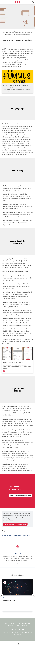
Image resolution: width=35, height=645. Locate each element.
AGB (19, 623)
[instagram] (12, 629)
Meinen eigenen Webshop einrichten (20, 495)
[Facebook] (17, 563)
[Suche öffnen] (33, 2)
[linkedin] (15, 629)
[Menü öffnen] (2, 2)
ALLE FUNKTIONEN (17, 44)
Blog (4, 598)
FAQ (11, 623)
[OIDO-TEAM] (17, 546)
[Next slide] (33, 595)
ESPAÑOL (10, 625)
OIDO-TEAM (17, 553)
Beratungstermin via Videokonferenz (15, 524)
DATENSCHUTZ (26, 623)
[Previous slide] (1, 595)
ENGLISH (17, 625)
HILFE (14, 623)
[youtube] (23, 629)
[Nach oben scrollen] (18, 643)
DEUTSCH (24, 625)
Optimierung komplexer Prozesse (22, 535)
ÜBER (6, 623)
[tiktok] (19, 629)
